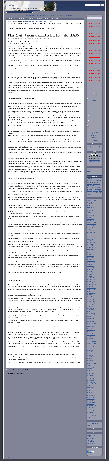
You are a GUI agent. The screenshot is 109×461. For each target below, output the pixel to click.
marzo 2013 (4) (90, 240)
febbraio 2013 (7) (91, 242)
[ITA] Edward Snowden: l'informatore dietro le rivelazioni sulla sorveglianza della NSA (32, 18)
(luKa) (11, 5)
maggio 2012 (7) (91, 254)
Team (100, 191)
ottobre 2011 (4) (90, 266)
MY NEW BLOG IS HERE (94, 23)
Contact (89, 169)
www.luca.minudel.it (91, 443)
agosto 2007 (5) (90, 350)
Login (88, 171)
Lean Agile (97, 185)
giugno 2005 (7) (91, 394)
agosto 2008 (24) (91, 330)
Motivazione (90, 187)
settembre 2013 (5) (91, 234)
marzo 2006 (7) (90, 378)
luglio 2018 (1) (90, 205)
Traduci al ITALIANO (94, 148)
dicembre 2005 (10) (91, 383)
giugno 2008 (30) (91, 333)
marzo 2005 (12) (91, 399)
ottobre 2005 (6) (91, 387)
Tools (88, 194)
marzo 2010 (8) (90, 298)
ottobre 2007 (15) (91, 346)
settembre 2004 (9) (91, 409)
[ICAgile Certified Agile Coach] (94, 119)
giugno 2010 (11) (91, 293)
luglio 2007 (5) (90, 351)
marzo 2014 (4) (90, 230)
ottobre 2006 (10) (91, 367)
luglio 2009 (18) (90, 311)
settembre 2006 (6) (91, 368)
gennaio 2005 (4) (91, 402)
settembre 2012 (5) (91, 251)
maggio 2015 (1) (91, 217)
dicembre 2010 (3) (91, 282)
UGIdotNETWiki (90, 441)
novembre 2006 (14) (92, 365)
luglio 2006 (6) (90, 372)
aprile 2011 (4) (90, 276)
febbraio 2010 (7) (91, 299)
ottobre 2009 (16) (91, 306)
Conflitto (89, 182)
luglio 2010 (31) (90, 291)
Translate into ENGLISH (94, 146)
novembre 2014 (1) (91, 224)
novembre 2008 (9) (91, 325)
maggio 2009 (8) (91, 315)
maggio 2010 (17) (91, 294)
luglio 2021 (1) (90, 202)
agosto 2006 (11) (91, 370)
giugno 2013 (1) (91, 237)
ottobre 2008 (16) (91, 326)
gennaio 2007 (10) (91, 362)
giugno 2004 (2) (91, 410)
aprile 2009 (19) (91, 316)
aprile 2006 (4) (90, 377)
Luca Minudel (97, 156)
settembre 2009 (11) (91, 308)
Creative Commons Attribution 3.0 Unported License (95, 160)
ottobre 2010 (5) (91, 286)
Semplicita (95, 191)
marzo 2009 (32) (91, 318)
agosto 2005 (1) (90, 390)
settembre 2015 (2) (91, 215)
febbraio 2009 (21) (91, 320)
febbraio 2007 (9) (91, 360)
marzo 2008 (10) (91, 338)
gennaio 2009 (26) (91, 321)
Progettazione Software (92, 423)
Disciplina (89, 184)
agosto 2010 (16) (91, 289)
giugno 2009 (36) (91, 313)
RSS (88, 449)
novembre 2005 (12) (92, 385)
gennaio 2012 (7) (91, 261)
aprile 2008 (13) (91, 336)
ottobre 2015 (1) (91, 214)
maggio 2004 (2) (91, 412)
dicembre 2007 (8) (91, 343)
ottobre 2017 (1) (91, 207)
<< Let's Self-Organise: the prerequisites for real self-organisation (32, 15)
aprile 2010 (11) (90, 296)
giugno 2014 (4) (91, 227)
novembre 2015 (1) (91, 212)
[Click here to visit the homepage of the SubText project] (94, 451)
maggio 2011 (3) (91, 274)
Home (48, 15)
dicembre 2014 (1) (91, 222)
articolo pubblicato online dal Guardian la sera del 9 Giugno (38, 21)
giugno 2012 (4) (91, 252)
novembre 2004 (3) (91, 405)
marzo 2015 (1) (90, 219)
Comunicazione (97, 180)
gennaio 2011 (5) (91, 281)
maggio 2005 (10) (91, 395)
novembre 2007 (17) (92, 345)
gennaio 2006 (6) (91, 382)
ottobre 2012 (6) (91, 249)
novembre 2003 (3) (91, 415)
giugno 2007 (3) (91, 353)
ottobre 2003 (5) (91, 417)
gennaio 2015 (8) (91, 220)
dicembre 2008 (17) (91, 323)
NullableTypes (90, 438)
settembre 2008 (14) (91, 328)
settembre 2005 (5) (91, 389)
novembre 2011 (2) (91, 264)
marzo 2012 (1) (90, 257)
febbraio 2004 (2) (91, 414)
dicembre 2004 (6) (91, 404)
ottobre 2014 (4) (91, 225)
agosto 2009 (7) (90, 309)
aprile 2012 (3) (90, 256)
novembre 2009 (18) (92, 304)
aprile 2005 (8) (90, 397)
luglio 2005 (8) (90, 392)
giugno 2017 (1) (91, 209)
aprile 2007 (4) (90, 357)
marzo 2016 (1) (90, 210)
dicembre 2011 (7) (91, 262)
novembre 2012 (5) (91, 247)
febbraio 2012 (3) (91, 259)
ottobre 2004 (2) (91, 407)
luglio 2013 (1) (90, 235)
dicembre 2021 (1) (91, 200)
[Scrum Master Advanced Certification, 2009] (94, 130)
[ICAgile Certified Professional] (94, 124)
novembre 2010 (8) (91, 284)
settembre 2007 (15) (91, 348)
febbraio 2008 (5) (91, 340)
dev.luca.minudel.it (91, 435)
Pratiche (89, 189)
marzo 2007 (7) (90, 358)
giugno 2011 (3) (90, 272)
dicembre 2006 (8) (91, 363)
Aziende (93, 178)
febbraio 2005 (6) (91, 400)
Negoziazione (97, 187)
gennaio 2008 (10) (91, 341)
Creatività (95, 182)
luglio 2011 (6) (90, 271)
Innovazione (96, 184)
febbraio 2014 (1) (91, 232)
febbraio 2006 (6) (91, 380)
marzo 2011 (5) (90, 277)
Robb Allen (99, 457)
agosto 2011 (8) (90, 269)
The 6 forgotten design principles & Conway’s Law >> (61, 15)
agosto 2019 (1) (90, 203)
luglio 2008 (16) (90, 331)
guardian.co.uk (11, 43)
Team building (90, 192)
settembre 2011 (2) (91, 267)
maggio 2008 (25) (91, 335)
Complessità (90, 180)
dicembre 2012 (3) (91, 246)
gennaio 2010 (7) (91, 301)
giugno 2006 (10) (91, 373)
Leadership (90, 185)
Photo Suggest (90, 440)
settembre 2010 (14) (91, 288)
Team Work (98, 192)
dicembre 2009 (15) (91, 303)
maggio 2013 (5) (91, 239)
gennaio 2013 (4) (91, 244)
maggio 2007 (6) (91, 355)
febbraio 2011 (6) (91, 279)
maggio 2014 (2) (91, 229)
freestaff (89, 436)
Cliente (97, 178)
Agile (88, 178)
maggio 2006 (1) (91, 375)
